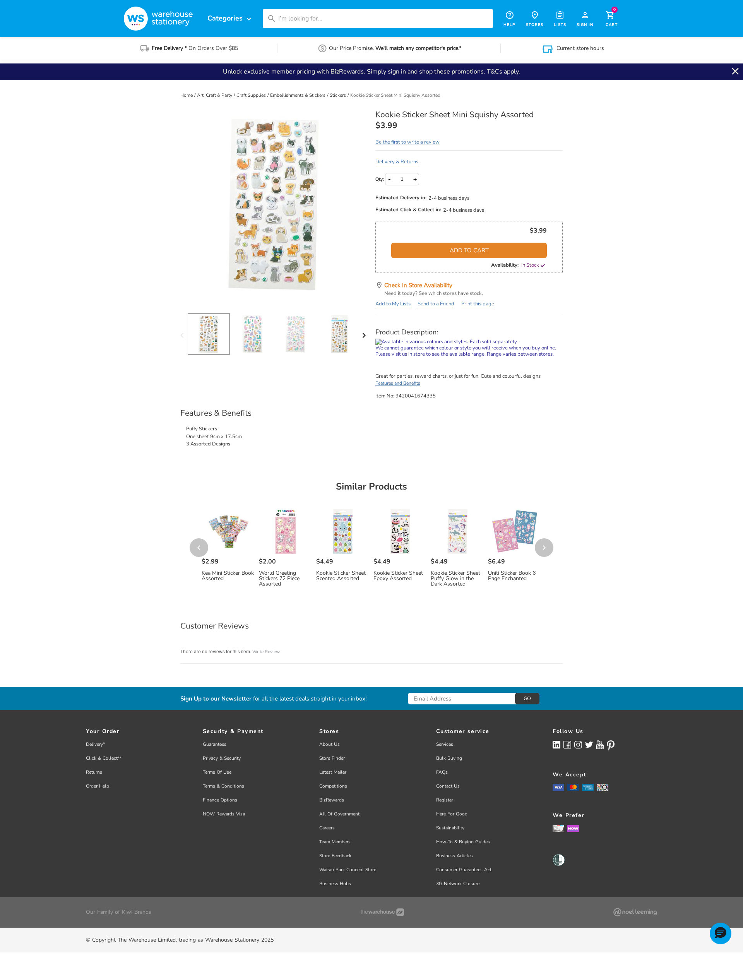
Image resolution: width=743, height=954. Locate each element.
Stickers (338, 95)
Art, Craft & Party (215, 95)
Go (527, 698)
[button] (720, 933)
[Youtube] (600, 744)
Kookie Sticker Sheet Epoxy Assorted (398, 575)
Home (187, 95)
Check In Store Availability (418, 285)
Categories (230, 18)
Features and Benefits (397, 383)
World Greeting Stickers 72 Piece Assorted (279, 578)
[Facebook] (567, 744)
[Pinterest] (611, 745)
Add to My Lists (393, 303)
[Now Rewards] (573, 828)
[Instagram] (578, 744)
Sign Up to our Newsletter (216, 698)
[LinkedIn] (556, 744)
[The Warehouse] (382, 912)
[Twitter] (589, 744)
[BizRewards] (558, 828)
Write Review (266, 652)
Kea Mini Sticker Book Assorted (228, 575)
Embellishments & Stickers (298, 95)
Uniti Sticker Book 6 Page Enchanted (512, 575)
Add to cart (469, 250)
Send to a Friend (436, 303)
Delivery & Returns (396, 161)
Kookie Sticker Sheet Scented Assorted (341, 575)
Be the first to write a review (407, 142)
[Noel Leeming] (635, 912)
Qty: (379, 179)
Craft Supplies (251, 95)
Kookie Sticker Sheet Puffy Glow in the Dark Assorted (455, 578)
